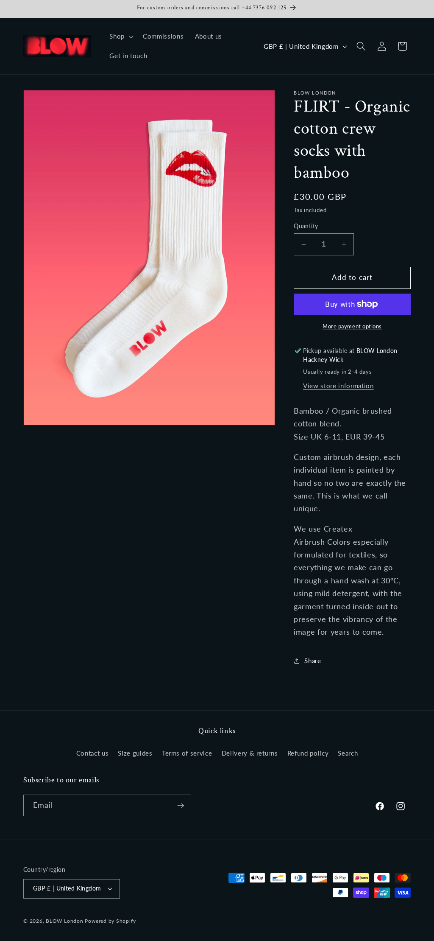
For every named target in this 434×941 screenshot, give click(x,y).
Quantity (306, 226)
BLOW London (64, 921)
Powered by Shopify (110, 921)
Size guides (135, 753)
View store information (338, 385)
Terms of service (187, 753)
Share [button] (312, 660)
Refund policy (308, 753)
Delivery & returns (250, 753)
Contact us (92, 753)
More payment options (352, 326)
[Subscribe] (180, 806)
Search (348, 753)
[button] (120, 36)
